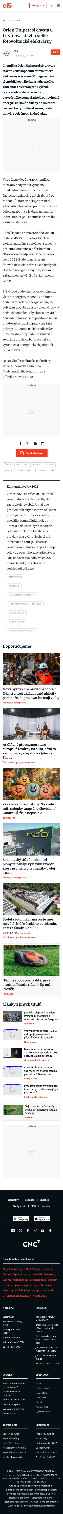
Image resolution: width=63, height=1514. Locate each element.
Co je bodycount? (11, 1346)
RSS (33, 1206)
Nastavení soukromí (19, 1497)
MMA (38, 1383)
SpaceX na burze (11, 1433)
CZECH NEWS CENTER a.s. (43, 1471)
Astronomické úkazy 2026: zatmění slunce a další (47, 1339)
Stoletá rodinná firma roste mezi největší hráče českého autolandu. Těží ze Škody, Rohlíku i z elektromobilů (30, 925)
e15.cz (6, 20)
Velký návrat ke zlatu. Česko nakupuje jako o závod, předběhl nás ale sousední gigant (40, 1034)
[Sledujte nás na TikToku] (50, 1230)
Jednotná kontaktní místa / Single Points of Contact (30, 1501)
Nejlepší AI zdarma (12, 1443)
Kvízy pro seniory (11, 1337)
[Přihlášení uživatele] (51, 5)
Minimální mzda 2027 (46, 1452)
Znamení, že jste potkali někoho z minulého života (47, 1328)
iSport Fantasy (21, 1274)
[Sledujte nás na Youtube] (42, 1230)
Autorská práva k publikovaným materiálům (31, 1485)
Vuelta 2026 (40, 1295)
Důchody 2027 (43, 1447)
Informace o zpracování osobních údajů (25, 1493)
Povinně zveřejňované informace (39, 1505)
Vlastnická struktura (42, 1497)
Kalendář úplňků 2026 (13, 1342)
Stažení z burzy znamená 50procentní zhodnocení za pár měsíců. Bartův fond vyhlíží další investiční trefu (40, 1071)
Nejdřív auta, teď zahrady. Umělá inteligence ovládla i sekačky (41, 1110)
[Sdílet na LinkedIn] (42, 443)
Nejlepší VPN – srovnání (14, 1452)
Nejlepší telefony (11, 1438)
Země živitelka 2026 (45, 1457)
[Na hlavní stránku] (7, 5)
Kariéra (46, 1206)
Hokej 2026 (41, 1392)
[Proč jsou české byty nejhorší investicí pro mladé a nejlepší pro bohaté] (12, 1091)
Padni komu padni (12, 1404)
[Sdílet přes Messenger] (35, 443)
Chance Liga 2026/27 (18, 1295)
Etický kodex (14, 1505)
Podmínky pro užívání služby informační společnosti (31, 1489)
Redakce (29, 1200)
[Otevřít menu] (58, 5)
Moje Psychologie (13, 1269)
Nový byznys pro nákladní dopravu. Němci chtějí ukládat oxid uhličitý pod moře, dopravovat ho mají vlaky (31, 693)
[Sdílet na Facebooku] (20, 443)
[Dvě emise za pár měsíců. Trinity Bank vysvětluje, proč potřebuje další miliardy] (12, 1055)
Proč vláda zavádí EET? (14, 1399)
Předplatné (19, 1206)
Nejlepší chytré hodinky (14, 1447)
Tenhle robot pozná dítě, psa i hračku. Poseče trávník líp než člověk (27, 984)
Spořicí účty (41, 1438)
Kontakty (13, 1200)
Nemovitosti (20, 1279)
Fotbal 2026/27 (43, 1388)
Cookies (52, 1493)
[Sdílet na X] (28, 443)
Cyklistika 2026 (43, 1411)
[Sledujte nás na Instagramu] (35, 1230)
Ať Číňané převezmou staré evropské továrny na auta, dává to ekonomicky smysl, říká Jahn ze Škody (29, 751)
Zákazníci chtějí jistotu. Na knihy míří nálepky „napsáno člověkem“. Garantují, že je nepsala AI (29, 808)
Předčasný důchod (45, 1433)
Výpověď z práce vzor (13, 1408)
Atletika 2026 (42, 1406)
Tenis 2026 (41, 1397)
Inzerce (44, 1200)
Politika (7, 1374)
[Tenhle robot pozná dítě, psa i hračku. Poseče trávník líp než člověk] (31, 960)
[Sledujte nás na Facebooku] (28, 1230)
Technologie (10, 1424)
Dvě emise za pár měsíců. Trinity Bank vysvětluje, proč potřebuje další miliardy (41, 1052)
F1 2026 (39, 1402)
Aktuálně (8, 1307)
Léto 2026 (41, 1307)
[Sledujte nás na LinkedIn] (13, 1230)
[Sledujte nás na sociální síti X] (20, 1230)
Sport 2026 (42, 1374)
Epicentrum (8, 1316)
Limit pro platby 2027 (46, 1443)
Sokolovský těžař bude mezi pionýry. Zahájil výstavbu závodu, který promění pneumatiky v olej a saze (29, 866)
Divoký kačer (9, 1413)
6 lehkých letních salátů (47, 1363)
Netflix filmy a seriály (13, 1457)
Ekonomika (42, 1424)
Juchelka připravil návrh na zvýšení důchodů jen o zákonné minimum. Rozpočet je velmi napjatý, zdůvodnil (41, 1016)
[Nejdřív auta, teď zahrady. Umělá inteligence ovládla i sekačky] (13, 1112)
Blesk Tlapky (32, 1269)
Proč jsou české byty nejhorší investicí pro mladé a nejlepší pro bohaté (41, 1089)
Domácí (17, 20)
